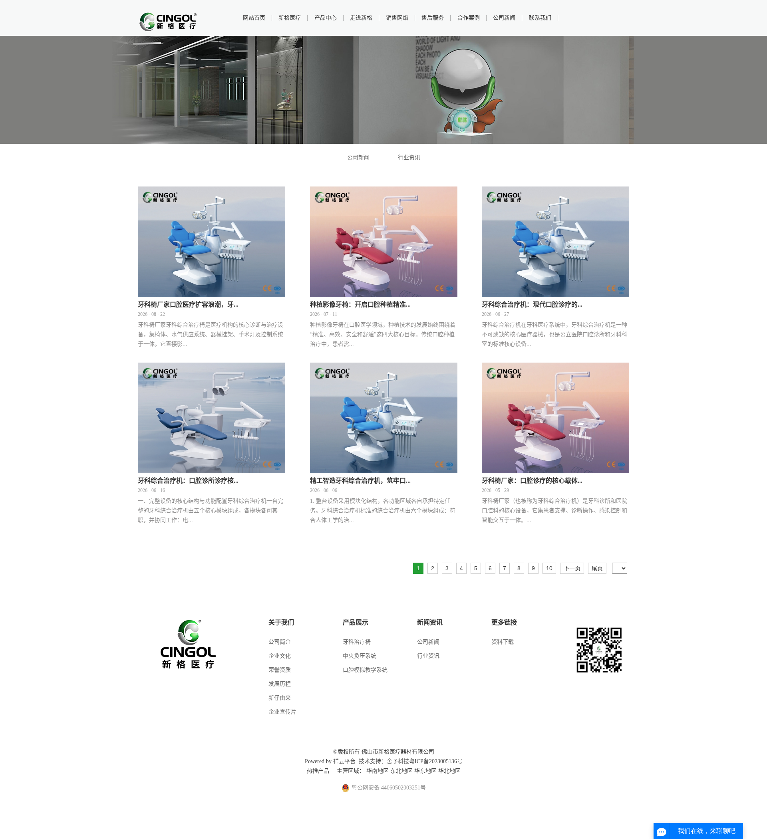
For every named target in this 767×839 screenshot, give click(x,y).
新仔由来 (279, 698)
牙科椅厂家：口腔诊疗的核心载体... (532, 480)
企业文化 (279, 656)
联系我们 (540, 18)
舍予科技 (398, 761)
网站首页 (254, 18)
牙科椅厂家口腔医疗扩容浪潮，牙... (188, 304)
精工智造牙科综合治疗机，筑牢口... (360, 480)
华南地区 (377, 771)
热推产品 (318, 771)
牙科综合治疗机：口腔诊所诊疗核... (188, 480)
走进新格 (361, 18)
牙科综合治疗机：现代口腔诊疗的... (532, 304)
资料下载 (502, 642)
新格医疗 (289, 18)
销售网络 (397, 18)
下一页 (572, 568)
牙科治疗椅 (357, 642)
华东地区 (425, 771)
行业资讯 (409, 158)
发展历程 (279, 684)
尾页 (597, 568)
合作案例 (468, 18)
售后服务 (432, 18)
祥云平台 (344, 761)
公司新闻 (504, 18)
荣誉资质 (279, 670)
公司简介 (279, 642)
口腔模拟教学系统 (365, 670)
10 (549, 568)
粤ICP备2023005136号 (436, 761)
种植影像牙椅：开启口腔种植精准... (360, 304)
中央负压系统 (359, 656)
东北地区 (401, 771)
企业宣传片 (282, 712)
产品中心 (325, 18)
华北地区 (449, 771)
